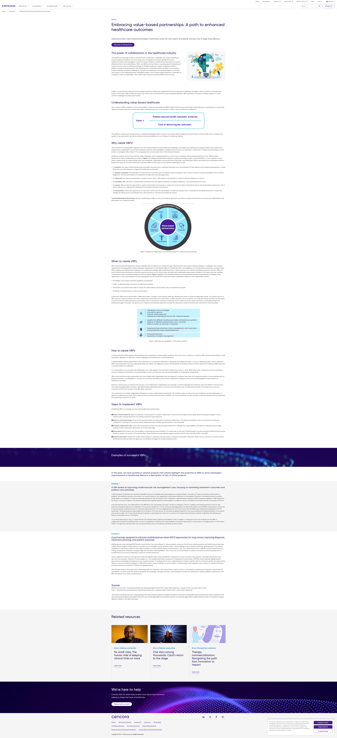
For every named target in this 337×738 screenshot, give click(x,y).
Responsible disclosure (149, 726)
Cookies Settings (323, 731)
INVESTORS (287, 1)
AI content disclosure (133, 726)
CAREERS (276, 1)
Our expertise (36, 6)
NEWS (257, 1)
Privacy (113, 722)
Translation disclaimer (117, 726)
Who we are (67, 6)
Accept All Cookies (323, 722)
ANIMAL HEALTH (301, 1)
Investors (136, 722)
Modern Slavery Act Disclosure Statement (123, 729)
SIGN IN (320, 1)
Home (4, 11)
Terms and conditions (124, 722)
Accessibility (157, 722)
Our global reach (52, 6)
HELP (312, 1)
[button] (330, 1)
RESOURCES (266, 1)
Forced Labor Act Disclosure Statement (150, 729)
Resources (12, 11)
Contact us (147, 722)
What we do (23, 6)
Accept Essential (323, 727)
